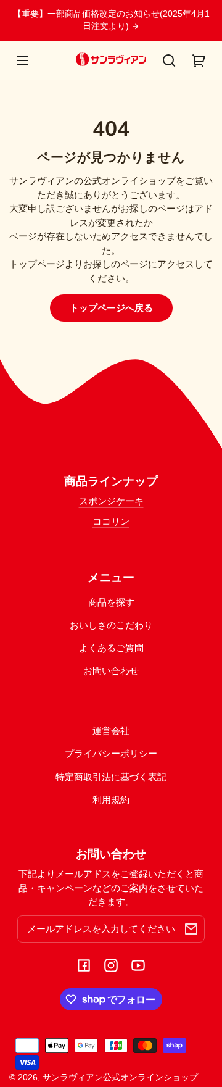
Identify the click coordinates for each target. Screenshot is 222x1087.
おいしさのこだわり (111, 625)
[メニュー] (22, 60)
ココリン (111, 521)
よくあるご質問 (111, 648)
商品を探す (111, 602)
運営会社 (111, 730)
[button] (169, 60)
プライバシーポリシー (111, 753)
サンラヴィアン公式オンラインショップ (120, 1077)
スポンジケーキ (111, 501)
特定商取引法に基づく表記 (111, 777)
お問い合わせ (111, 670)
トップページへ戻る (111, 307)
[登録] (191, 929)
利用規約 (111, 799)
